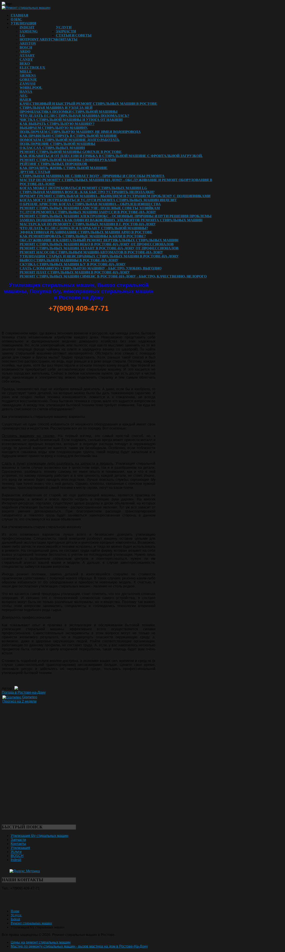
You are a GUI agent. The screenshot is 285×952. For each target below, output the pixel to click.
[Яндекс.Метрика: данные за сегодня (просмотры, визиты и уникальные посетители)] (25, 871)
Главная (19, 15)
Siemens (28, 75)
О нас (16, 19)
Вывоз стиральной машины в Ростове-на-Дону (69, 260)
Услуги (63, 27)
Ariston (28, 43)
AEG (23, 95)
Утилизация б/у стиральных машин (39, 836)
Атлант (27, 55)
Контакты (66, 39)
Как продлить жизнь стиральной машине (64, 168)
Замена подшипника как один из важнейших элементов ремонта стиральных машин (111, 220)
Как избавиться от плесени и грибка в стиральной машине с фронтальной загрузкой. (111, 156)
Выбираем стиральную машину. (54, 128)
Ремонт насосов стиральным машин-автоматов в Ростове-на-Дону (91, 252)
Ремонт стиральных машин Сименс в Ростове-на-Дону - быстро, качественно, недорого (113, 276)
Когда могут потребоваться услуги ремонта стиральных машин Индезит (98, 200)
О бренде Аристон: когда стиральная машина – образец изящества (90, 204)
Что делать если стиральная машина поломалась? (74, 116)
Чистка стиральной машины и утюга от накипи (71, 120)
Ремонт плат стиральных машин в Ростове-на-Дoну (75, 272)
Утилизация (23, 23)
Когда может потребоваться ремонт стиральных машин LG (83, 188)
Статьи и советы (74, 35)
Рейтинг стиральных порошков (53, 164)
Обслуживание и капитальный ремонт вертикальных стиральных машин (99, 240)
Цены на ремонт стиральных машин (41, 942)
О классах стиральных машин (52, 148)
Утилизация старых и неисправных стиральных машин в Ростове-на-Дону (99, 256)
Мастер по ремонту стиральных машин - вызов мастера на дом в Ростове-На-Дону (79, 946)
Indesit (27, 27)
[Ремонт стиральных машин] (26, 8)
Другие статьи (35, 172)
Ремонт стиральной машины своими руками (68, 160)
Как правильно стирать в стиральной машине (68, 136)
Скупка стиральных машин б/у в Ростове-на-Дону (73, 264)
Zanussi (27, 83)
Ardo (25, 51)
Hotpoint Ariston (38, 39)
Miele (26, 71)
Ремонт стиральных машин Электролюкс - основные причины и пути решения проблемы (116, 216)
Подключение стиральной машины (57, 144)
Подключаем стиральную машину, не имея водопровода (80, 132)
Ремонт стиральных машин (31, 923)
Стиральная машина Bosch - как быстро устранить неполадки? (87, 192)
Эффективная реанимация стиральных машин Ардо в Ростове (86, 232)
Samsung (29, 31)
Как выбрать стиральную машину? (57, 124)
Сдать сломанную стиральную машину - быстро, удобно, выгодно (90, 268)
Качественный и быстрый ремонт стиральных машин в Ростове (88, 104)
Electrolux (32, 67)
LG (22, 35)
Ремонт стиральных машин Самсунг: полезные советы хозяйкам (90, 208)
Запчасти (66, 31)
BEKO (25, 63)
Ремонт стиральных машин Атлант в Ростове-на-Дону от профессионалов (99, 248)
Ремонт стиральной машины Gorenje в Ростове (71, 152)
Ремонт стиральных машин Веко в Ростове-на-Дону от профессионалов (97, 244)
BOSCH (26, 47)
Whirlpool (31, 87)
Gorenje (28, 79)
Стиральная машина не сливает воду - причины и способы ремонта (92, 176)
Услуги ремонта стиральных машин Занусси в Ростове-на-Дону (88, 212)
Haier (25, 100)
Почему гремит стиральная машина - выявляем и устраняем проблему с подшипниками (115, 196)
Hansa (26, 91)
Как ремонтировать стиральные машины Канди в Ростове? (83, 236)
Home (15, 911)
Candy (26, 59)
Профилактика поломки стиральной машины (69, 112)
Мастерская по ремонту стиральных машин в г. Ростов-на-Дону (88, 224)
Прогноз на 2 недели (19, 701)
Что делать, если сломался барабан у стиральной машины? (84, 228)
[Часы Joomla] (35, 767)
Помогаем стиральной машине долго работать (70, 140)
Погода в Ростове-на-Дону (24, 692)
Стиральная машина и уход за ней (56, 108)
